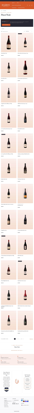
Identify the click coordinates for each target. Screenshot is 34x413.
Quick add (8, 76)
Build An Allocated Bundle (16, 5)
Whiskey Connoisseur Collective (27, 379)
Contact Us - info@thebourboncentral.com (8, 400)
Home (1, 10)
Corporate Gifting (21, 7)
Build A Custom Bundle (27, 384)
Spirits (13, 2)
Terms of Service (6, 403)
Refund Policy (6, 402)
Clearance (27, 387)
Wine (18, 2)
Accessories (14, 7)
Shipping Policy (6, 405)
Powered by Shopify (16, 411)
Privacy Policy (6, 404)
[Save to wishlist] (15, 34)
